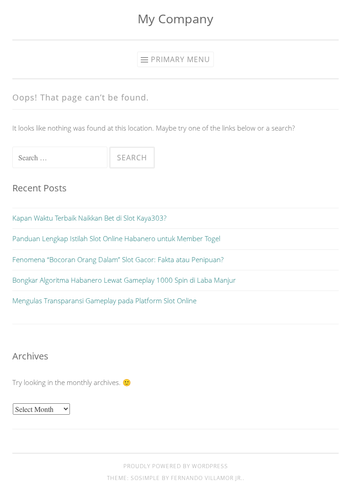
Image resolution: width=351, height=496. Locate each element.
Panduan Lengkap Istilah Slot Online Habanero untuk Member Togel (116, 238)
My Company (175, 18)
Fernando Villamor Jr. (207, 478)
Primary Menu (180, 59)
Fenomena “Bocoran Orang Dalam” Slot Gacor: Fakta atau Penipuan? (117, 259)
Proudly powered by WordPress (175, 466)
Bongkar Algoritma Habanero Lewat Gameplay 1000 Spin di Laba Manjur (124, 280)
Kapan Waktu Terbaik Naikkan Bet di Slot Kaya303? (89, 217)
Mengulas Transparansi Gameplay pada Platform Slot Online (104, 300)
